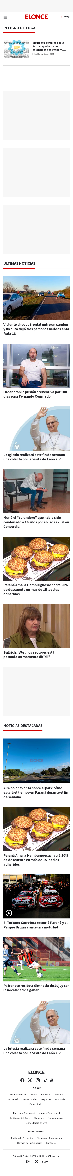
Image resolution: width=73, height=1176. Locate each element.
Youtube (52, 1080)
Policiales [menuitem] (46, 1094)
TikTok (45, 1080)
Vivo (67, 17)
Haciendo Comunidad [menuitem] (24, 1113)
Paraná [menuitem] (34, 1094)
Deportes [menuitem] (46, 1099)
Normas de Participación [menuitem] (29, 1143)
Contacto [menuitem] (51, 1143)
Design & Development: (45, 1161)
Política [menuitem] (59, 1094)
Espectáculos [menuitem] (36, 1104)
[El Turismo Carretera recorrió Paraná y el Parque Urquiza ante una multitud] (36, 896)
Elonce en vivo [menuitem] (55, 1118)
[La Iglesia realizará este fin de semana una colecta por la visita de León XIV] (36, 428)
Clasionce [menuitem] (39, 1118)
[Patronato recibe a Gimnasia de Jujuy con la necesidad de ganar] (36, 959)
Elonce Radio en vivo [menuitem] (36, 1123)
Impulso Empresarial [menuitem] (49, 1113)
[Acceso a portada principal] (36, 16)
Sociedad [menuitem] (13, 1099)
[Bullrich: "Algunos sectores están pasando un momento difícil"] (36, 626)
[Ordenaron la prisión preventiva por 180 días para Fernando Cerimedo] (36, 366)
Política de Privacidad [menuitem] (22, 1138)
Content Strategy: (28, 1161)
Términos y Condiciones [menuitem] (49, 1138)
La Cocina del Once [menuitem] (20, 1118)
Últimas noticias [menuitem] (18, 1094)
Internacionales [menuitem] (30, 1099)
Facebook (22, 1080)
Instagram (37, 1080)
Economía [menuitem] (60, 1099)
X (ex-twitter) (30, 1080)
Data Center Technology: (36, 1161)
